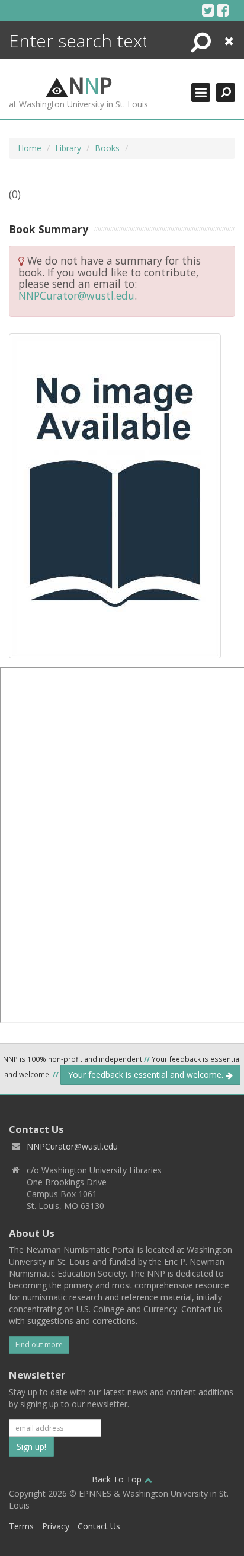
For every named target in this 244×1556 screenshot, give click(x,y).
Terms (21, 1526)
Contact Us (99, 1526)
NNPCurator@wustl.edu (76, 295)
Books (107, 148)
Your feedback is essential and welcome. (147, 1074)
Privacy (55, 1526)
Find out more (39, 1344)
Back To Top (118, 1479)
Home (29, 148)
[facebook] (223, 10)
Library (68, 148)
